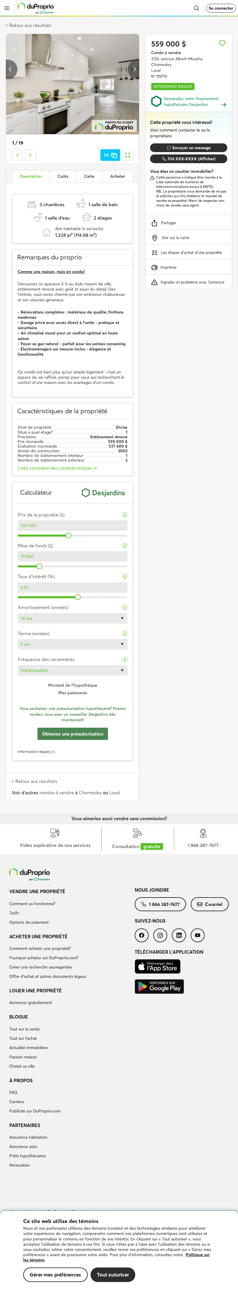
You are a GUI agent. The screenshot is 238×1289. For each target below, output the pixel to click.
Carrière (16, 1101)
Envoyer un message (191, 147)
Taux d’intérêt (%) (36, 576)
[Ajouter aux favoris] (222, 43)
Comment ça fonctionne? (32, 903)
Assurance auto (23, 1146)
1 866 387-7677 (164, 904)
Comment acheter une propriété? (40, 948)
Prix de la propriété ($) (41, 515)
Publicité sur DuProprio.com (35, 1111)
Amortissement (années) (43, 607)
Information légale (33, 751)
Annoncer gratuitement (30, 1002)
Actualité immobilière (28, 1047)
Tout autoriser (113, 1275)
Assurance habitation (28, 1137)
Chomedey (90, 792)
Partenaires (24, 1125)
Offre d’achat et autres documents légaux (47, 976)
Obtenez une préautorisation (72, 734)
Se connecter (221, 8)
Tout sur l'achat (23, 1038)
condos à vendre (56, 792)
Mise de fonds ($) (35, 546)
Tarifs (14, 913)
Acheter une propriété (38, 936)
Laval (114, 792)
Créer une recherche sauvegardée (40, 967)
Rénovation (19, 1165)
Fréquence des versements (46, 659)
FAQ (13, 1092)
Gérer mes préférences (55, 1275)
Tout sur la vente (24, 1029)
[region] (119, 1250)
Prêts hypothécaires (27, 1155)
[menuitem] (72, 908)
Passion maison (23, 1057)
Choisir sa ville (22, 1066)
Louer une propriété (35, 991)
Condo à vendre (166, 52)
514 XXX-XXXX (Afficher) (191, 158)
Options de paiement (29, 922)
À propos (21, 1080)
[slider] (68, 535)
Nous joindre (152, 890)
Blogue (18, 1017)
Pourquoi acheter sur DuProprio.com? (43, 957)
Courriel (213, 904)
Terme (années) (33, 633)
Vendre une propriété (37, 891)
